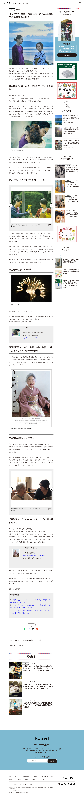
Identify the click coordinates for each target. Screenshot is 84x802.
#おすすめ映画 (14, 640)
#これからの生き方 (29, 640)
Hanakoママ (35, 779)
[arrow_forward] (59, 784)
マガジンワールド (17, 784)
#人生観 (12, 645)
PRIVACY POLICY (42, 784)
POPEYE (43, 779)
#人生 (41, 640)
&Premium (12, 779)
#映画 (21, 645)
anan (10, 776)
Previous (11, 205)
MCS (10, 784)
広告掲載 (25, 784)
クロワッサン (36, 776)
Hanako (51, 776)
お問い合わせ (33, 784)
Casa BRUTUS (25, 776)
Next (51, 205)
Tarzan (19, 779)
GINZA (44, 776)
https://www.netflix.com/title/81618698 (33, 555)
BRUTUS (17, 776)
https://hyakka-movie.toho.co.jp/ (32, 338)
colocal (26, 779)
